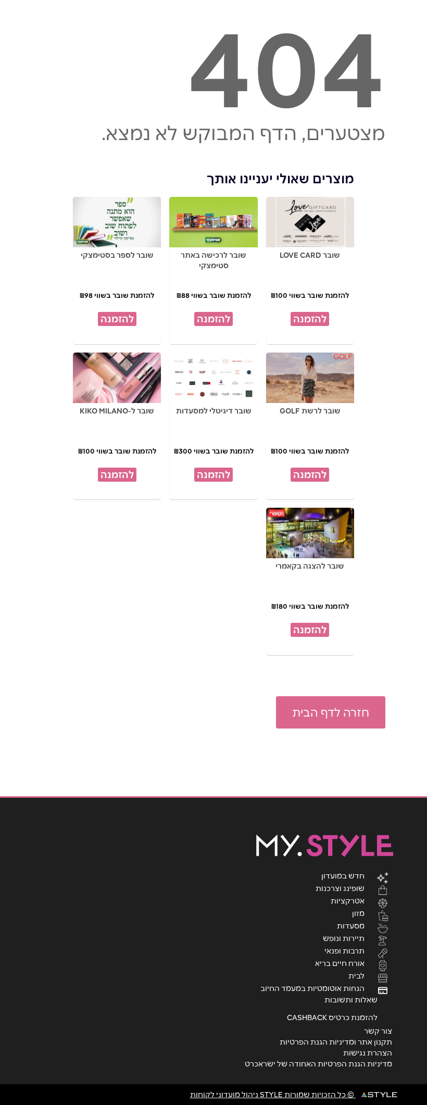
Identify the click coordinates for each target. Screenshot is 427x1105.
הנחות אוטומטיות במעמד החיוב (312, 988)
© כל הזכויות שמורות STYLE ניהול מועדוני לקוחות (273, 1094)
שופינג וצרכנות (340, 888)
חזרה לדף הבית (330, 712)
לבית (356, 975)
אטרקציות (348, 900)
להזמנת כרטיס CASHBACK (332, 1017)
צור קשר (378, 1031)
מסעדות (351, 925)
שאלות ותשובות (351, 999)
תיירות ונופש (344, 938)
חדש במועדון (343, 875)
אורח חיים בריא (340, 963)
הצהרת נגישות (367, 1053)
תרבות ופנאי (344, 950)
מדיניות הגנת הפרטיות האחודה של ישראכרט (318, 1064)
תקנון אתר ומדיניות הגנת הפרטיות (336, 1042)
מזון (358, 913)
